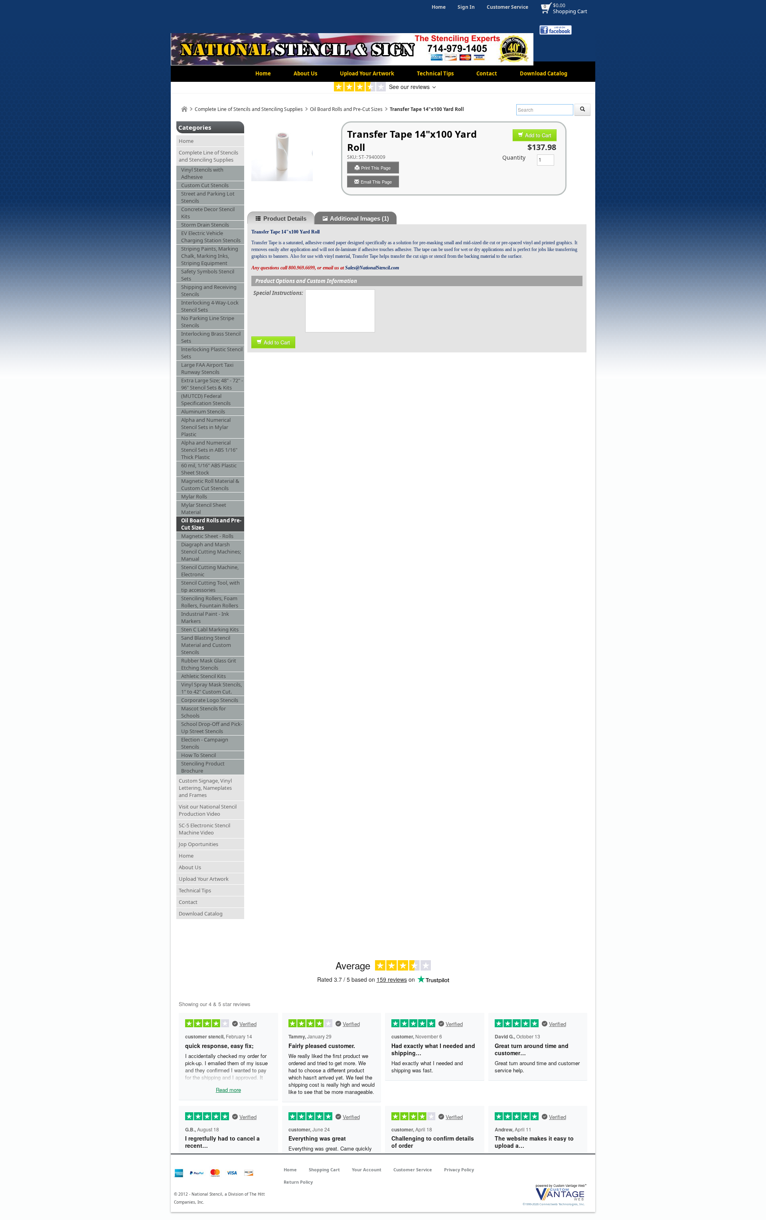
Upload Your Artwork (367, 73)
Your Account (366, 1170)
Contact (486, 73)
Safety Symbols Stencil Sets (207, 275)
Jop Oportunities (198, 844)
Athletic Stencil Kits (203, 676)
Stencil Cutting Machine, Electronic (210, 571)
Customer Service (507, 7)
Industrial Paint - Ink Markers (205, 617)
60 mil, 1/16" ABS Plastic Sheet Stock (209, 469)
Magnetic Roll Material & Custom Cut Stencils (210, 484)
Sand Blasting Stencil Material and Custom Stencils (206, 645)
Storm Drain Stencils (205, 224)
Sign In (466, 7)
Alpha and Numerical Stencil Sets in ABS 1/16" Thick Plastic (209, 450)
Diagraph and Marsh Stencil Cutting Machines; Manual (211, 551)
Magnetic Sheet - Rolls (207, 536)
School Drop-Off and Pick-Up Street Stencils (211, 727)
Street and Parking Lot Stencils (208, 197)
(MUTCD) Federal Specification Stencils (206, 399)
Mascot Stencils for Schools (203, 712)
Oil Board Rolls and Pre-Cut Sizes (346, 109)
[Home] (184, 109)
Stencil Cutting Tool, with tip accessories (210, 586)
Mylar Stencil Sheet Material (203, 508)
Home (439, 7)
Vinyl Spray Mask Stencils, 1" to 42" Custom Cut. (211, 688)
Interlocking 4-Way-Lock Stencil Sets (210, 306)
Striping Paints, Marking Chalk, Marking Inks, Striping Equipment (209, 256)
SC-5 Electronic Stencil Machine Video (204, 829)
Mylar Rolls (194, 496)
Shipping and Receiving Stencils (209, 290)
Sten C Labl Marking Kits (210, 629)
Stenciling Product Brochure (203, 767)
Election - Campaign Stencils (204, 743)
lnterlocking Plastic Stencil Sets (212, 353)
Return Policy (298, 1182)
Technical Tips (435, 73)
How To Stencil (198, 755)
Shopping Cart (570, 11)
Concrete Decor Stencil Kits (208, 213)
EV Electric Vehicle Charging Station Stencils (211, 236)
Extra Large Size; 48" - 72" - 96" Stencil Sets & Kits (212, 384)
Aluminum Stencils (203, 411)
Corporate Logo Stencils (209, 700)
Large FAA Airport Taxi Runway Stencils (207, 368)
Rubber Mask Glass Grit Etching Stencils (208, 664)
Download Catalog (543, 73)
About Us (305, 73)
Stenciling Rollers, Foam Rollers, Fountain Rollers (209, 602)
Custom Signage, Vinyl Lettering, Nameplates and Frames (205, 788)
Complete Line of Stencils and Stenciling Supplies (249, 109)
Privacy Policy (459, 1170)
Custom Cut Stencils (205, 185)
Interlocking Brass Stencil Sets (211, 337)
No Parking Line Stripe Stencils (207, 321)
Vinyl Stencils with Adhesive (202, 173)
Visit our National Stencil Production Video (208, 810)
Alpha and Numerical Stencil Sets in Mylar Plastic (206, 427)
